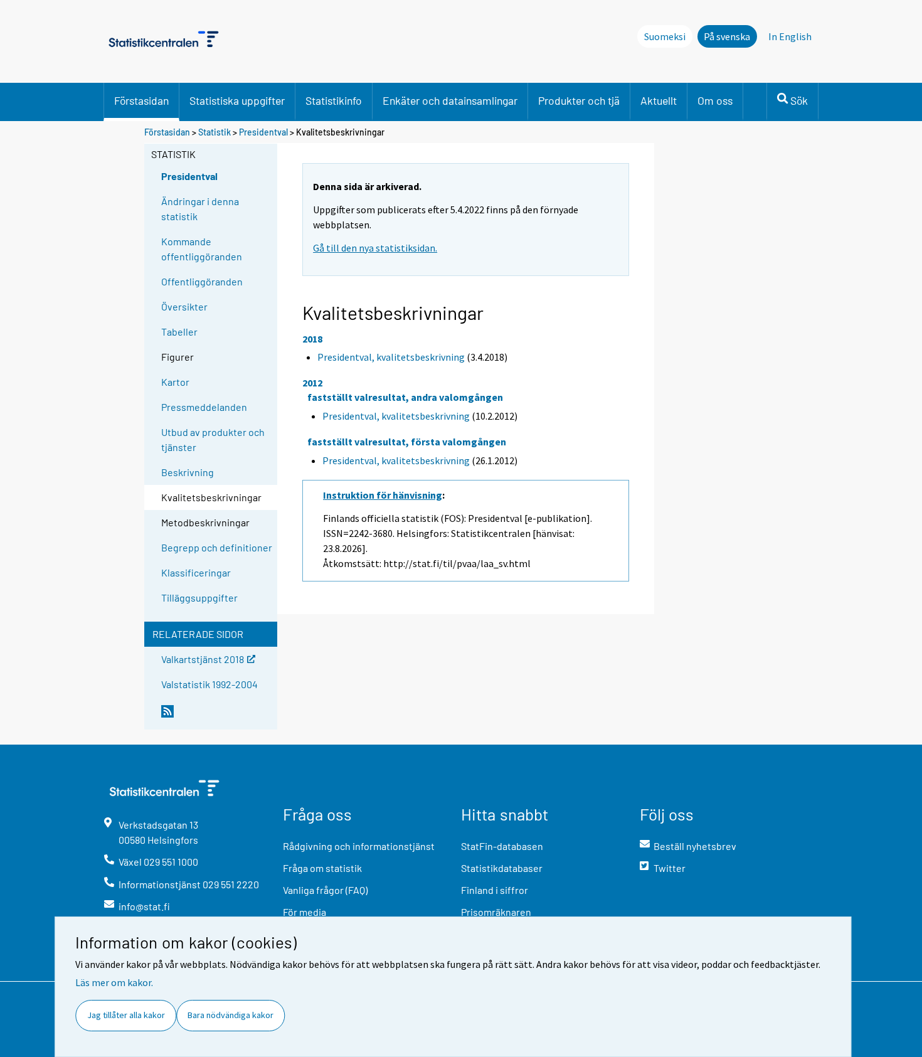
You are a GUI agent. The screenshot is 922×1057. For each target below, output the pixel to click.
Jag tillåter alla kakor (126, 1015)
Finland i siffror (494, 890)
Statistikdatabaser (502, 868)
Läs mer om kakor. (114, 982)
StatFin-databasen (502, 846)
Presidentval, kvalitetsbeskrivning (391, 357)
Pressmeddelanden (204, 407)
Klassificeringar (196, 572)
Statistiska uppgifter (237, 100)
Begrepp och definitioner (216, 547)
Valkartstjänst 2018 (202, 658)
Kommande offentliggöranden (201, 248)
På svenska (727, 36)
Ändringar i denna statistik (200, 208)
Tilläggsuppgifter (199, 597)
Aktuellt (658, 100)
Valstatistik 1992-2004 (209, 684)
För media (304, 912)
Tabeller (179, 331)
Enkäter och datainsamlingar (450, 100)
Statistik (214, 132)
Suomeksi (665, 36)
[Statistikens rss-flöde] (216, 716)
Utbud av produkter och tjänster (213, 439)
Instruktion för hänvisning (382, 495)
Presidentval (264, 132)
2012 (312, 382)
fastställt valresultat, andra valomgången (405, 397)
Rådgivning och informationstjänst (359, 846)
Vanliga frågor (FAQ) (325, 890)
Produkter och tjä (579, 100)
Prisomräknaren (496, 912)
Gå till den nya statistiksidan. (375, 248)
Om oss (715, 100)
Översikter (184, 306)
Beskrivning (187, 472)
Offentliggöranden (202, 281)
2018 (312, 338)
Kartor (175, 382)
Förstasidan (141, 100)
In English (790, 36)
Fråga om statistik (322, 868)
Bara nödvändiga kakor (230, 1015)
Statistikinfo (333, 100)
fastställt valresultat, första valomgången (406, 441)
